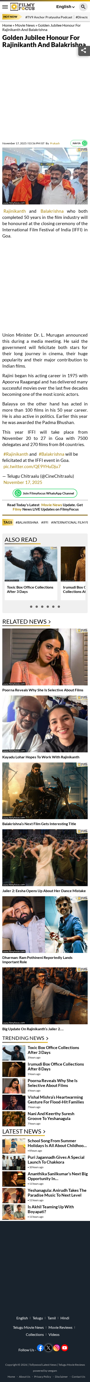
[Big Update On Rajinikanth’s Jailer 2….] (45, 996)
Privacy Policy (42, 1376)
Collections (35, 1334)
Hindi (64, 1318)
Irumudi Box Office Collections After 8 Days (56, 1066)
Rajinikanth (14, 211)
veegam (52, 1370)
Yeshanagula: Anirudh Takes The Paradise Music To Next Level (57, 1193)
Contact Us (78, 1376)
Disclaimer (61, 1376)
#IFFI (44, 522)
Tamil (52, 1318)
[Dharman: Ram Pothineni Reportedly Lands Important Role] (45, 925)
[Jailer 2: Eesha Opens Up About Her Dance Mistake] (45, 858)
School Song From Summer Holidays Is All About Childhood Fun (57, 1145)
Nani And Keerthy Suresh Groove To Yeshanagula (51, 1116)
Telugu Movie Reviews (71, 1364)
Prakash (53, 143)
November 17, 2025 (22, 482)
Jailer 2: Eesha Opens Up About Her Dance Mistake (44, 890)
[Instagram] (56, 1347)
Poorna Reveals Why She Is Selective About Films (42, 690)
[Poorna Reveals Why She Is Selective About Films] (45, 657)
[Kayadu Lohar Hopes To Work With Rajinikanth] (45, 724)
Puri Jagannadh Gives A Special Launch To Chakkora (56, 1159)
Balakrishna (52, 211)
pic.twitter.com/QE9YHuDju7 (32, 466)
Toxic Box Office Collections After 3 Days (53, 1050)
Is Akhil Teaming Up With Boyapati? (51, 1209)
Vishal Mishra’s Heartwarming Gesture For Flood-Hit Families (56, 1099)
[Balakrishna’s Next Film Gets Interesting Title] (45, 791)
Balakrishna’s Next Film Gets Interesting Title (39, 823)
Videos (54, 1334)
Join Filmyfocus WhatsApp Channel (48, 493)
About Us (24, 1376)
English (63, 6)
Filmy (17, 509)
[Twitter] (48, 1347)
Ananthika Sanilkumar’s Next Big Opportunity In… (58, 1176)
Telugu (38, 1318)
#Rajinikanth (15, 454)
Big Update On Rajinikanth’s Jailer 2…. (33, 1029)
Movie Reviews (60, 1327)
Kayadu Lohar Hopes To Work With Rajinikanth (40, 757)
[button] (31, 607)
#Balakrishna (51, 454)
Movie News (25, 25)
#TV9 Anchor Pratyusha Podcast (48, 17)
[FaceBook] (40, 1347)
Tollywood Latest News (43, 1364)
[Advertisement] (45, 95)
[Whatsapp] (84, 143)
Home (7, 25)
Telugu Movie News (28, 1327)
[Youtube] (64, 1347)
